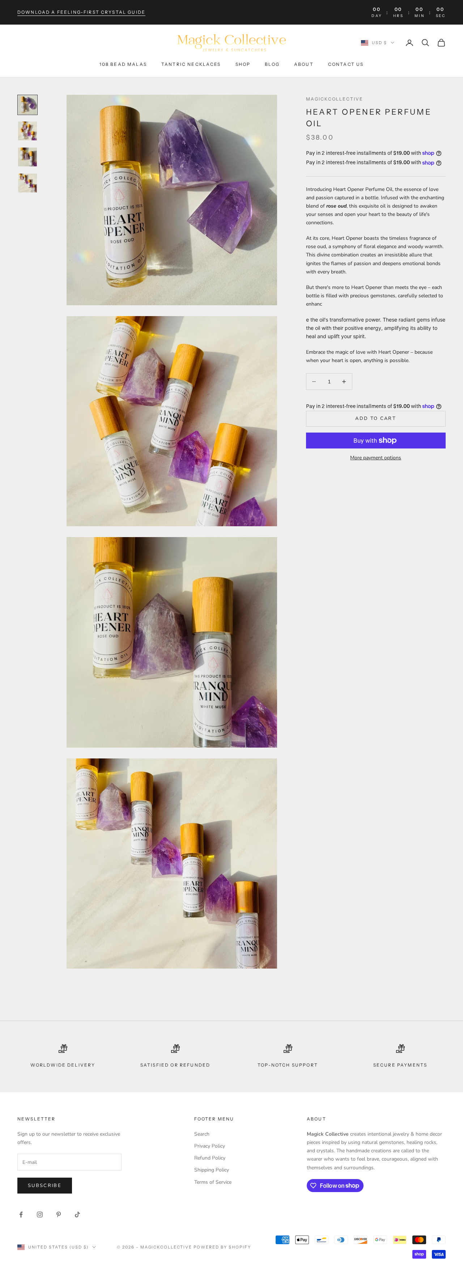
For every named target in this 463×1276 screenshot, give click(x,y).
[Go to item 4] (27, 183)
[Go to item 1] (27, 105)
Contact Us (346, 64)
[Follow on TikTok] (77, 1214)
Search (201, 1134)
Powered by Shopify (222, 1247)
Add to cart (375, 419)
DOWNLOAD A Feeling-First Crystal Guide (81, 12)
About (304, 64)
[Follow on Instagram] (39, 1214)
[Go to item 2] (27, 131)
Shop (243, 64)
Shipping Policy (211, 1169)
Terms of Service (213, 1182)
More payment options (375, 457)
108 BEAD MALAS (123, 64)
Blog (272, 64)
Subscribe (44, 1185)
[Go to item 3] (27, 157)
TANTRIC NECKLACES (191, 64)
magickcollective (335, 99)
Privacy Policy (209, 1146)
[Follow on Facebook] (21, 1214)
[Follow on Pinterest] (58, 1214)
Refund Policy (209, 1157)
